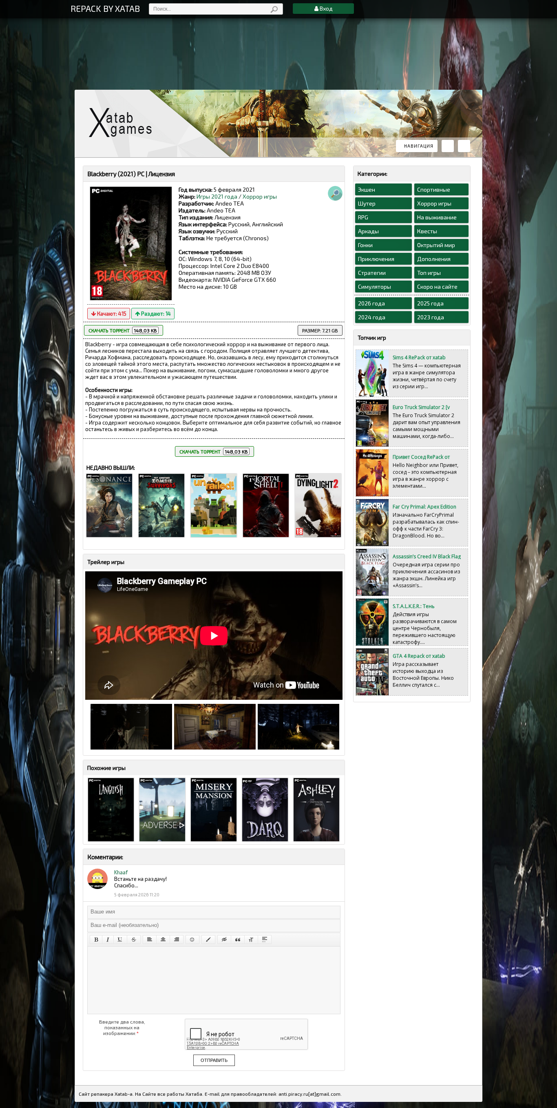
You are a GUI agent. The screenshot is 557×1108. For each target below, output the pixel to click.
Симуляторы (374, 286)
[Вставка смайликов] (192, 939)
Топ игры (429, 272)
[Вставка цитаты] (238, 939)
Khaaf (121, 872)
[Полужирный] (96, 939)
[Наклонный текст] (108, 939)
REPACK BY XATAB (105, 8)
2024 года (371, 317)
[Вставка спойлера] (265, 939)
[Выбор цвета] (208, 939)
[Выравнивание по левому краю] (150, 939)
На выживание (437, 217)
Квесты (427, 231)
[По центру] (163, 939)
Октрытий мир (436, 244)
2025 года (430, 303)
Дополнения (434, 258)
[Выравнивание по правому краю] (176, 939)
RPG (363, 217)
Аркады (368, 231)
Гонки (365, 244)
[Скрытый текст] (224, 939)
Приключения (376, 258)
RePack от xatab (123, 122)
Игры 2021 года (217, 196)
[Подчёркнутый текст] (120, 939)
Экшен (366, 189)
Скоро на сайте (437, 286)
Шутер (367, 203)
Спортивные (433, 189)
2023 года (430, 317)
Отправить (214, 1060)
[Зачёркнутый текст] (134, 939)
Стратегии (372, 272)
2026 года (371, 303)
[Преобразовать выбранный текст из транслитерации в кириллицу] (251, 939)
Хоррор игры (260, 196)
